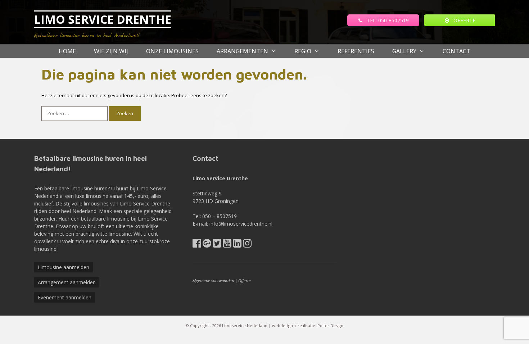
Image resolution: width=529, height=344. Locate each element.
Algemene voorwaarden (213, 280)
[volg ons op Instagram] (247, 244)
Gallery (404, 51)
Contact (456, 51)
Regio (302, 51)
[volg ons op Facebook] (197, 244)
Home (67, 51)
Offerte (244, 280)
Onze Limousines (172, 51)
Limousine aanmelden (63, 267)
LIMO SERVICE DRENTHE (102, 19)
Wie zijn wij (111, 51)
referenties (356, 51)
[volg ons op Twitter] (217, 244)
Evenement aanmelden (64, 297)
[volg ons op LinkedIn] (237, 244)
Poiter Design (330, 325)
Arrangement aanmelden (67, 282)
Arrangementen (242, 51)
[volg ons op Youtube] (227, 244)
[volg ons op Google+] (207, 244)
